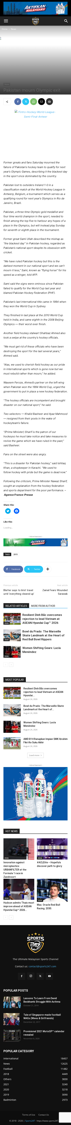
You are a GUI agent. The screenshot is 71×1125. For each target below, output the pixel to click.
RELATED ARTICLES (16, 606)
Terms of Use (28, 1114)
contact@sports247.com (42, 966)
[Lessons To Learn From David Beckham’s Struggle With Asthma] (12, 1002)
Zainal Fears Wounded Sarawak (55, 592)
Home (5, 29)
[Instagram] (30, 976)
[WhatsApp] (33, 101)
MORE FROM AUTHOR (43, 606)
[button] (5, 21)
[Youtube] (49, 976)
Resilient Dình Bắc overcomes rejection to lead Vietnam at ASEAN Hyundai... (43, 692)
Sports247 (30, 1120)
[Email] (41, 101)
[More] (47, 569)
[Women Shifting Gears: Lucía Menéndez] (12, 652)
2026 (6, 623)
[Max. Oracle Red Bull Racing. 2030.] (52, 890)
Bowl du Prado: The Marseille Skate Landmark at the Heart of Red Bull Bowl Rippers (43, 635)
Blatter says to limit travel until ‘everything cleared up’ (18, 592)
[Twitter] (25, 101)
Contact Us (43, 1114)
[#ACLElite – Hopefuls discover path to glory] (52, 849)
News (13, 29)
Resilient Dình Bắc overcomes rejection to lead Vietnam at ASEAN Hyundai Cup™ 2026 (42, 618)
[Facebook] (17, 101)
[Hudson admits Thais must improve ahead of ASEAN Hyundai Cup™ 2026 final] (18, 889)
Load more (34, 755)
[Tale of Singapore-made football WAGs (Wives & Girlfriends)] (11, 1019)
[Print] (49, 101)
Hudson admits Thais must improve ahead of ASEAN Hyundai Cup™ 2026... (18, 906)
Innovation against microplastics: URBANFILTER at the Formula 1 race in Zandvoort (14, 869)
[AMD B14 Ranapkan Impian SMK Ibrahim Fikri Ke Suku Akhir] (12, 743)
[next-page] (11, 665)
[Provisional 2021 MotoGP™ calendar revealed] (12, 1036)
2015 (15, 554)
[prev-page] (5, 665)
